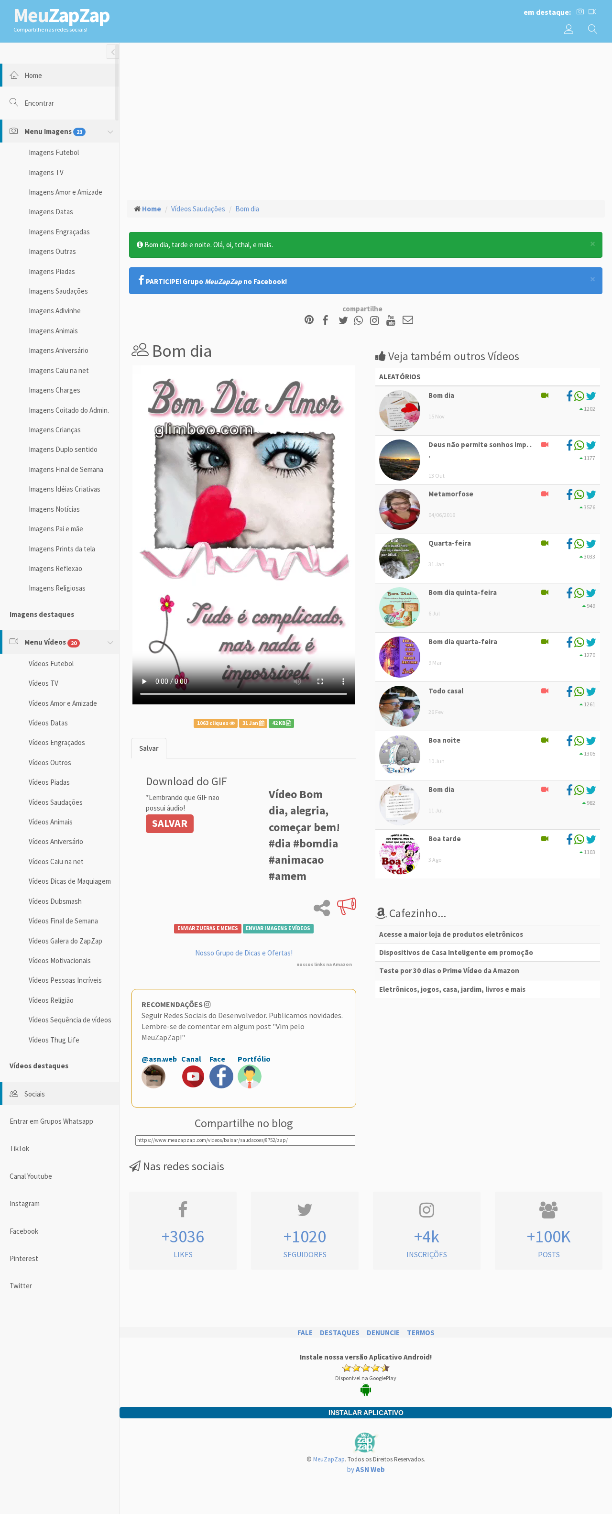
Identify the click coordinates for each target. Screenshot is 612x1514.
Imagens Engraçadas (59, 231)
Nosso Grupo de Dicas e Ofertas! (244, 952)
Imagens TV (46, 172)
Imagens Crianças (55, 429)
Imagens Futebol (54, 152)
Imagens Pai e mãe (56, 528)
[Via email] (408, 320)
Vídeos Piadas (49, 782)
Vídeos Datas (48, 722)
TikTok (19, 1148)
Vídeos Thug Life (54, 1039)
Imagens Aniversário (58, 350)
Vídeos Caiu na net (56, 861)
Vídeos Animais (51, 821)
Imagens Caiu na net (59, 370)
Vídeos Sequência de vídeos (70, 1019)
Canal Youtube (31, 1176)
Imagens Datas (51, 211)
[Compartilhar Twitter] (345, 320)
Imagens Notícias (54, 509)
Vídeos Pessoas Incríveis (65, 980)
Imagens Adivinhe (55, 310)
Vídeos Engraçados (57, 742)
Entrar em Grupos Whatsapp (51, 1121)
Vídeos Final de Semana (63, 920)
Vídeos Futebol (51, 663)
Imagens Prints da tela (62, 548)
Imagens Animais (53, 330)
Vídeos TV (43, 683)
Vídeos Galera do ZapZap (65, 940)
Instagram (25, 1203)
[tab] (148, 748)
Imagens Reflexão (55, 568)
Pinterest (24, 1258)
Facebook (24, 1231)
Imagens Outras (52, 251)
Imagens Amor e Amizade (65, 192)
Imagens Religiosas (57, 587)
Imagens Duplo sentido (63, 449)
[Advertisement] (366, 120)
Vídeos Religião (51, 1000)
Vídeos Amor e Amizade (63, 703)
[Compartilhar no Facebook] (328, 320)
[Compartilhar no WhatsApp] (360, 320)
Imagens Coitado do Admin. (69, 410)
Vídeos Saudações (56, 802)
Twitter (21, 1285)
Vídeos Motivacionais (60, 960)
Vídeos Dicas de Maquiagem (70, 881)
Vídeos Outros (50, 762)
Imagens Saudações (58, 291)
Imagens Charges (54, 390)
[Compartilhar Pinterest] (309, 320)
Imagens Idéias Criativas (64, 489)
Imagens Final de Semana (66, 469)
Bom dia (247, 208)
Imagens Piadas (52, 271)
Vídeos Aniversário (56, 841)
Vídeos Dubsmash (55, 901)
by (366, 1469)
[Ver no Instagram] (376, 320)
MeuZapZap (329, 1459)
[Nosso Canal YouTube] (392, 320)
